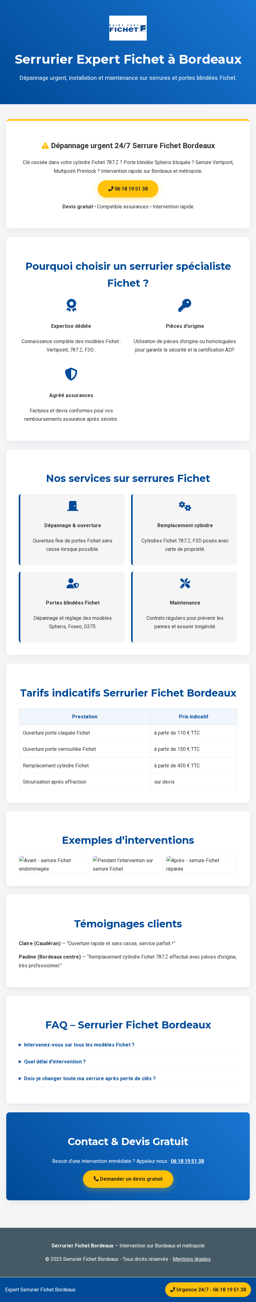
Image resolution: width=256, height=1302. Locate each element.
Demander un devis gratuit (131, 1179)
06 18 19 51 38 (130, 189)
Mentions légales (192, 1259)
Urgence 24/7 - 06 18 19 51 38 (210, 1290)
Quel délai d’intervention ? (55, 1062)
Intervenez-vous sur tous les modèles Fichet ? (79, 1045)
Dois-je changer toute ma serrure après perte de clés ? (90, 1078)
